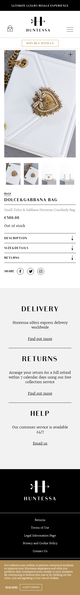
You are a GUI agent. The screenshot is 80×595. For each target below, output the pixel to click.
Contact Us (40, 551)
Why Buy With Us (40, 43)
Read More (11, 587)
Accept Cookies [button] (31, 587)
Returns (40, 520)
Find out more (40, 338)
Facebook (20, 271)
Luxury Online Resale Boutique (38, 24)
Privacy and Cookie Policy (40, 543)
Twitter (30, 271)
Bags (7, 193)
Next (67, 103)
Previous (12, 103)
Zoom (70, 54)
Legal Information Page (40, 535)
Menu (68, 30)
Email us (40, 443)
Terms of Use (40, 528)
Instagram (40, 271)
